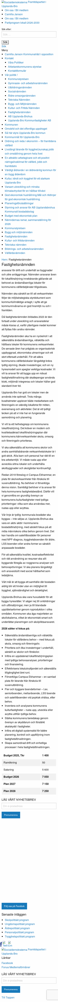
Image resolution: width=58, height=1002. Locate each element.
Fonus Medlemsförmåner (16, 967)
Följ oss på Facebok (14, 906)
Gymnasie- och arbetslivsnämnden (28, 83)
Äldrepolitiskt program (17, 928)
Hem (4, 259)
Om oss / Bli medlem (16, 10)
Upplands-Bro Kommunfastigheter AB (29, 120)
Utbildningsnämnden (20, 87)
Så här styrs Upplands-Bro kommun (25, 133)
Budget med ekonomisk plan (21, 215)
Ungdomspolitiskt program (20, 924)
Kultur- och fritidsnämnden (20, 240)
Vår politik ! (11, 75)
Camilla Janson (14, 14)
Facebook (7, 963)
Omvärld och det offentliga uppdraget (26, 128)
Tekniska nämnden (15, 244)
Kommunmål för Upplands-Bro (22, 137)
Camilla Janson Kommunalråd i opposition (29, 54)
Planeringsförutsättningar (19, 203)
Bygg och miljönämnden (19, 232)
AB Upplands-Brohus (20, 116)
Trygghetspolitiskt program (20, 936)
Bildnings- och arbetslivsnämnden (24, 249)
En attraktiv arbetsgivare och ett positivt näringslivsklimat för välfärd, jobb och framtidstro (27, 162)
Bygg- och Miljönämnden (22, 104)
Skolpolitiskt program (17, 920)
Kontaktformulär (17, 70)
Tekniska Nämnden (19, 99)
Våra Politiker (16, 62)
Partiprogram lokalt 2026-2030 (22, 22)
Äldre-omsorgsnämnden (22, 95)
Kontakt (9, 58)
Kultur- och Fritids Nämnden (24, 108)
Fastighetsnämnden (19, 112)
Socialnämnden (17, 91)
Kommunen (11, 124)
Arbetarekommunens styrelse (24, 66)
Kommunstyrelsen (18, 79)
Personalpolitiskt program (19, 932)
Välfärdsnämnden (15, 253)
